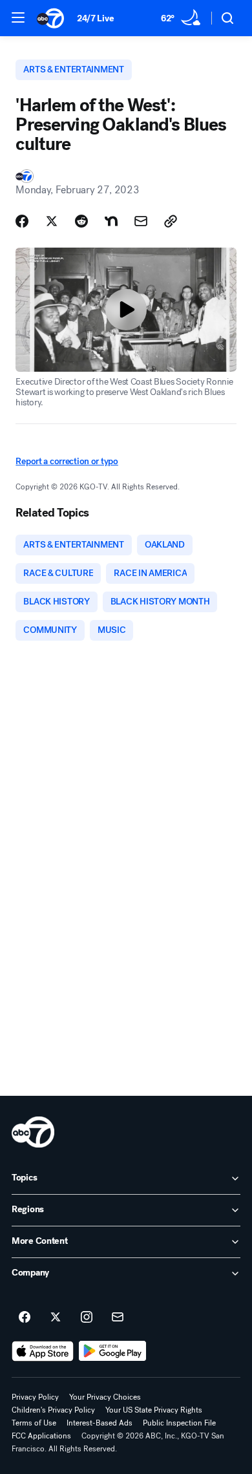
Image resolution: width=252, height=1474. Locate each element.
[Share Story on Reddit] (81, 221)
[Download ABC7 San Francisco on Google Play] (113, 1351)
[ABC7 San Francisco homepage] (50, 18)
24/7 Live (95, 18)
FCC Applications (41, 1436)
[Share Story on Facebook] (22, 221)
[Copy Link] (171, 221)
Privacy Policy (35, 1397)
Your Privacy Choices (105, 1397)
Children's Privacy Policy (53, 1410)
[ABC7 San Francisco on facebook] (24, 1317)
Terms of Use (34, 1423)
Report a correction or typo (67, 461)
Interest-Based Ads (99, 1423)
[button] (18, 17)
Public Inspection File (179, 1423)
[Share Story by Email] (141, 221)
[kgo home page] (33, 1132)
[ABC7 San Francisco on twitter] (55, 1317)
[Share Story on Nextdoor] (111, 221)
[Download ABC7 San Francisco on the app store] (43, 1351)
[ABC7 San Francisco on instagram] (87, 1317)
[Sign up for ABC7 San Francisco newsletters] (118, 1317)
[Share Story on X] (52, 221)
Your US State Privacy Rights (153, 1410)
